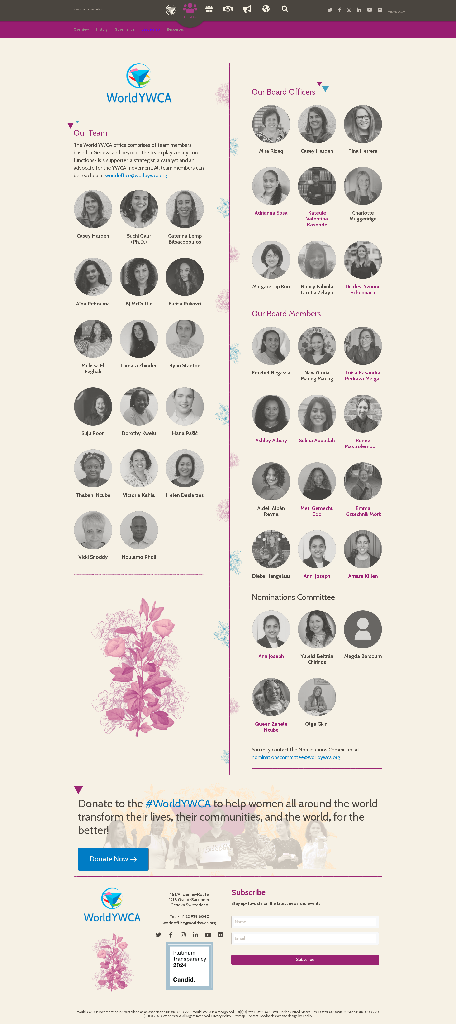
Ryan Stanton (184, 365)
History (102, 29)
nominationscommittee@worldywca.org (296, 757)
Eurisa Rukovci (184, 303)
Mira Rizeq (271, 151)
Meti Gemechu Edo (317, 511)
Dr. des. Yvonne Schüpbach (363, 289)
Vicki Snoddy (93, 557)
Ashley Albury (271, 440)
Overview (81, 29)
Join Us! (228, 12)
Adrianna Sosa (271, 213)
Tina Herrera (362, 151)
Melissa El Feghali (92, 368)
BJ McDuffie (138, 303)
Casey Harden (93, 236)
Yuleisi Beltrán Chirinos (317, 659)
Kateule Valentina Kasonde (317, 219)
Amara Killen (363, 576)
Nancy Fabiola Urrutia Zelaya (317, 289)
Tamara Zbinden (139, 365)
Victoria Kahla (139, 495)
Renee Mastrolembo (363, 443)
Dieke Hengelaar (271, 576)
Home (171, 10)
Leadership (151, 29)
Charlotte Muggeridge (363, 216)
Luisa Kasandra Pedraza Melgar (363, 375)
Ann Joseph (317, 576)
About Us (79, 9)
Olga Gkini (317, 724)
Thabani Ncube (93, 495)
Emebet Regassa (271, 372)
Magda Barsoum (363, 656)
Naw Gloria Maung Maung (317, 375)
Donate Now (110, 858)
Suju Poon (93, 433)
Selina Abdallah (317, 440)
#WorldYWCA (178, 803)
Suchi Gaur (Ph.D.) (139, 239)
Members (266, 12)
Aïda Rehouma (93, 303)
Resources (175, 29)
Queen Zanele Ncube (271, 727)
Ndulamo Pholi (139, 557)
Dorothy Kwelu (139, 433)
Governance (124, 29)
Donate (209, 12)
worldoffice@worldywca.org (136, 175)
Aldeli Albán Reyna (271, 511)
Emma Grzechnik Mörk (363, 511)
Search (285, 12)
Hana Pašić (185, 433)
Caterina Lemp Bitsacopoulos (185, 239)
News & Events (247, 12)
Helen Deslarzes (185, 495)
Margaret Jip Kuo (271, 286)
